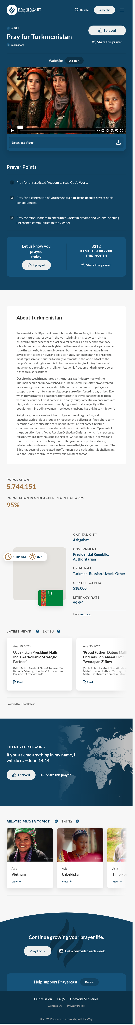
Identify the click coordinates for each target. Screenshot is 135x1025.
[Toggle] (122, 10)
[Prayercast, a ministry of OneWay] (24, 10)
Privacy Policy (76, 1005)
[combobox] (107, 42)
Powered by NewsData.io (21, 704)
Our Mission (43, 999)
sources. (85, 614)
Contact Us (55, 1005)
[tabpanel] (66, 109)
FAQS (61, 999)
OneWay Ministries (84, 999)
